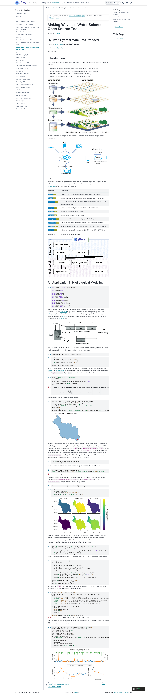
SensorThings (20, 100)
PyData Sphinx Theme (121, 692)
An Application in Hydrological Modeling (121, 20)
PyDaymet (63, 312)
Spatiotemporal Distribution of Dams (26, 65)
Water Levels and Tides (22, 73)
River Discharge (20, 76)
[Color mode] (123, 2)
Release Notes (79, 3)
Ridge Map (19, 90)
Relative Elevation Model (23, 87)
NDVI (17, 52)
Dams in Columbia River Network (25, 21)
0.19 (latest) (33, 3)
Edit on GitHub (119, 26)
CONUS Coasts (20, 103)
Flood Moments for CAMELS (24, 34)
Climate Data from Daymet (23, 32)
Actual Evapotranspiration (23, 98)
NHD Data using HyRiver (23, 54)
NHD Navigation (20, 57)
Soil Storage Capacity (22, 95)
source (54, 178)
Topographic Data (21, 13)
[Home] (46, 8)
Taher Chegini (59, 44)
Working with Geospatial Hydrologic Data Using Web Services (27, 28)
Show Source (119, 38)
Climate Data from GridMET (23, 40)
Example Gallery (57, 3)
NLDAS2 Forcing (20, 71)
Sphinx (76, 692)
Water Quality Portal (21, 106)
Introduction (116, 17)
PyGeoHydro (52, 314)
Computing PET (20, 82)
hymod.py (61, 318)
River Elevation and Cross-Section (25, 24)
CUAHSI (57, 33)
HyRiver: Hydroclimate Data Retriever (121, 13)
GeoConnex (19, 37)
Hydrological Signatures (22, 92)
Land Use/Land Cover (22, 68)
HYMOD (64, 316)
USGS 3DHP (19, 16)
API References (69, 3)
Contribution (52, 186)
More (88, 3)
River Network (20, 60)
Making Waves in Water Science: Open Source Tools (27, 48)
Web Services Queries (22, 109)
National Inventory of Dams (23, 63)
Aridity (17, 19)
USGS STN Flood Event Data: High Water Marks (27, 43)
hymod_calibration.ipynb (77, 16)
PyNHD (50, 370)
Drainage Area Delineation (23, 79)
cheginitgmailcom (58, 48)
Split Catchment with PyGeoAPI (25, 84)
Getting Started (46, 3)
